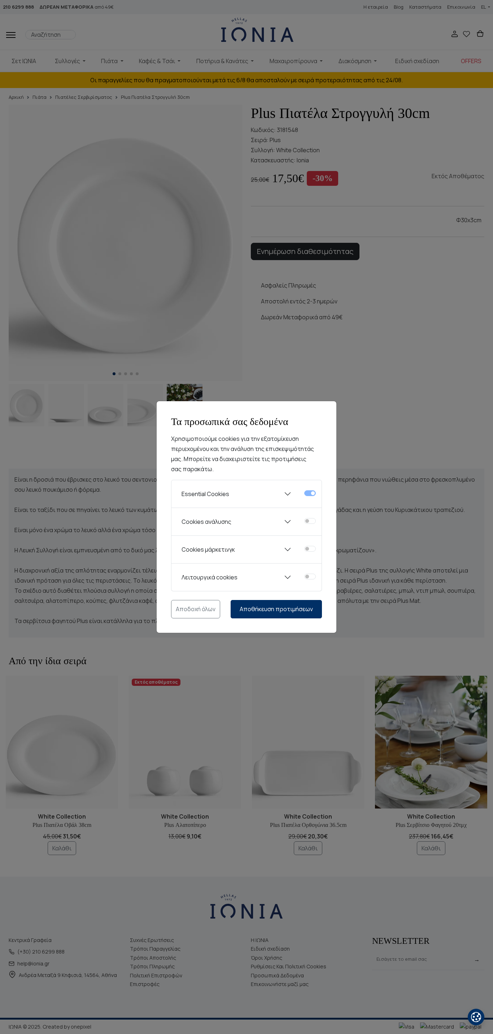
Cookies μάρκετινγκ (208, 549)
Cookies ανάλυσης (206, 522)
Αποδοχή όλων (195, 609)
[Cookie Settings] (476, 1017)
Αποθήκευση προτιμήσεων (276, 609)
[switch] (310, 521)
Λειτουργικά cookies (209, 577)
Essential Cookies (205, 494)
